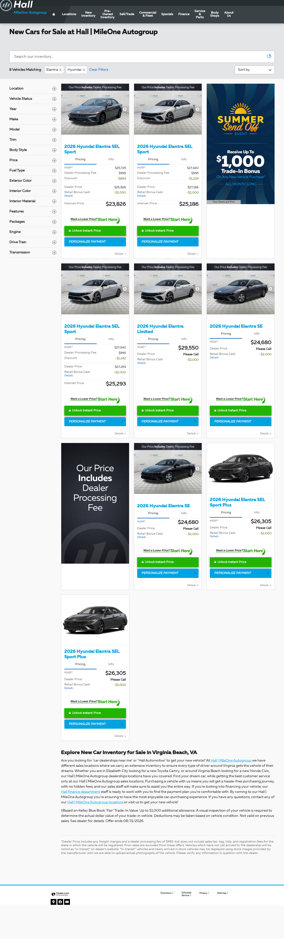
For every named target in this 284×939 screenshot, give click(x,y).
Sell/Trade (127, 14)
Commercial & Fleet (147, 14)
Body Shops (214, 14)
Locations (69, 14)
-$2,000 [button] (120, 192)
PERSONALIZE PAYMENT (87, 241)
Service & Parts (200, 14)
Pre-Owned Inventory (107, 14)
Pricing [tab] (80, 159)
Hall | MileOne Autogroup (231, 760)
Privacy (203, 893)
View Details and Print (222, 202)
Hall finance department (80, 792)
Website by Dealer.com (60, 894)
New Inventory (88, 14)
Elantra (52, 70)
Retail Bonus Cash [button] (77, 194)
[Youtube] (67, 902)
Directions (166, 893)
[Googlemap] (54, 902)
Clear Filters (98, 70)
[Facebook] (60, 902)
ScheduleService (186, 894)
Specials (167, 14)
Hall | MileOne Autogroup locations (95, 802)
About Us (229, 14)
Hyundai (74, 70)
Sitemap (221, 893)
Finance (184, 14)
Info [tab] (111, 159)
